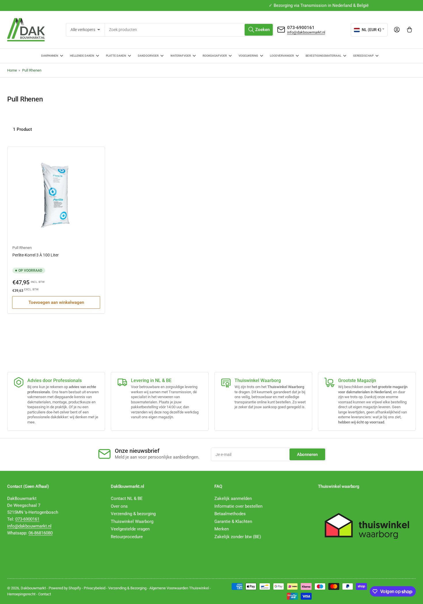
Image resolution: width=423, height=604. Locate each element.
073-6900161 (301, 27)
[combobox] (189, 30)
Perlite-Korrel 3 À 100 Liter (35, 255)
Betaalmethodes (230, 513)
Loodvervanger (282, 55)
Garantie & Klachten (233, 521)
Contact (44, 594)
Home (12, 70)
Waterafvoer (180, 55)
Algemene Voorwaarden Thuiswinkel (179, 588)
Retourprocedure (127, 536)
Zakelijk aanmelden (233, 498)
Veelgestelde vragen (130, 529)
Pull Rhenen (31, 70)
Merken (221, 529)
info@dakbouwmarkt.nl (306, 32)
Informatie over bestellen (238, 506)
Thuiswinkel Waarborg (132, 521)
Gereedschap (363, 55)
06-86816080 (40, 533)
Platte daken (116, 55)
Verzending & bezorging (133, 513)
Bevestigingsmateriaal (323, 55)
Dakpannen (49, 55)
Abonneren (307, 454)
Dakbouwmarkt (33, 588)
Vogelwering (248, 55)
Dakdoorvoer (148, 55)
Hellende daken (82, 55)
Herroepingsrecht (21, 594)
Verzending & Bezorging (127, 588)
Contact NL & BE (127, 498)
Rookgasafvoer (215, 55)
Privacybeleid (94, 588)
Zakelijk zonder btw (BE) (237, 536)
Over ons (119, 506)
